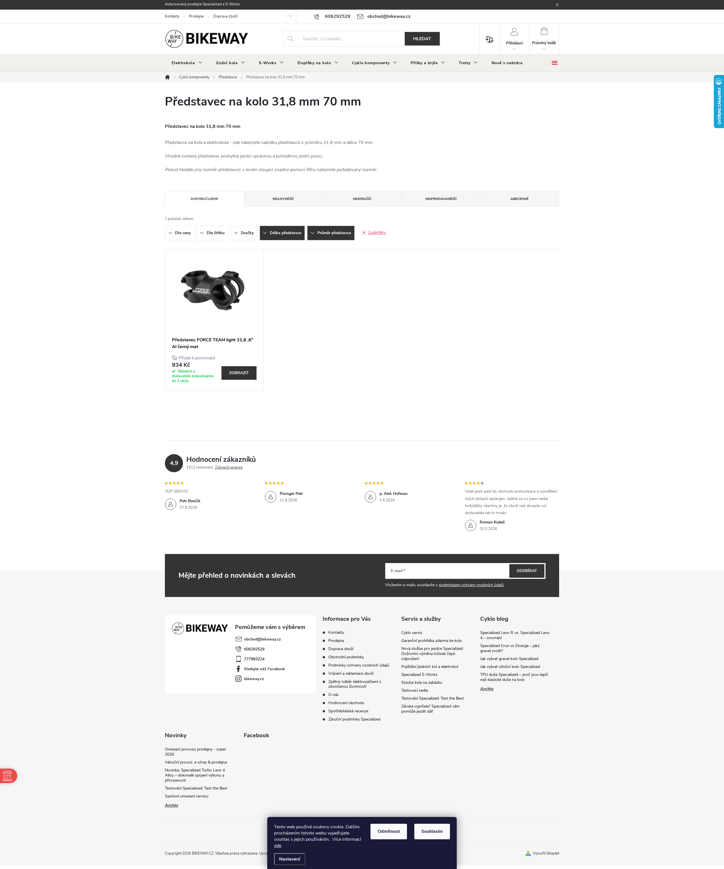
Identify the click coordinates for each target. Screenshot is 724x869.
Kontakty (172, 16)
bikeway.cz (254, 679)
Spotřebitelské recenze (348, 711)
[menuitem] (187, 63)
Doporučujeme (204, 199)
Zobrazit (239, 373)
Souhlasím (432, 831)
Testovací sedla (414, 690)
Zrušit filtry (377, 232)
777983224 (254, 659)
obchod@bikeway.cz (262, 639)
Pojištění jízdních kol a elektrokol (429, 666)
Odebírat (527, 570)
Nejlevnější (283, 199)
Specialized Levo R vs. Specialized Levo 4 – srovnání (515, 635)
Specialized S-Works (419, 674)
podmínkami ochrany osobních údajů (471, 585)
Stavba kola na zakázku (421, 682)
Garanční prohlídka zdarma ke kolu (431, 640)
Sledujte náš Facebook (264, 669)
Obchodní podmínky (346, 657)
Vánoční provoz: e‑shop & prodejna (196, 762)
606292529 (254, 649)
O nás (333, 694)
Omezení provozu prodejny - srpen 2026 (195, 752)
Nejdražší (362, 199)
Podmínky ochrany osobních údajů (358, 665)
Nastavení (289, 859)
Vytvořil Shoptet (546, 853)
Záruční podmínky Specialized (354, 719)
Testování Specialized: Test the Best (432, 698)
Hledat (422, 39)
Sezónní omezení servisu (186, 796)
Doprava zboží (225, 16)
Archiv (487, 689)
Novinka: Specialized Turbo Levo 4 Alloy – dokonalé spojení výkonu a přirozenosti (195, 775)
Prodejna (196, 16)
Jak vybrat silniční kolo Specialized (510, 666)
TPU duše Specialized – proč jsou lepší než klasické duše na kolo (514, 677)
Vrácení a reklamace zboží (351, 673)
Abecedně (519, 199)
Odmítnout (389, 831)
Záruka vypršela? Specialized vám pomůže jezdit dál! (430, 709)
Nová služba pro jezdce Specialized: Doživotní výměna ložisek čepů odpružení (432, 653)
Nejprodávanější (440, 199)
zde (277, 845)
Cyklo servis (411, 632)
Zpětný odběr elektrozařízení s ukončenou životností (354, 684)
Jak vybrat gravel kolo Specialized (509, 658)
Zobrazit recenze (229, 467)
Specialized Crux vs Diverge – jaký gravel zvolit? (510, 648)
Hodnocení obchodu (346, 703)
